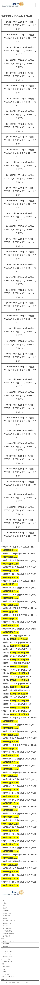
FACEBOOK (6, 966)
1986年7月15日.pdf (10, 563)
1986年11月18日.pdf (19, 680)
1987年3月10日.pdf (10, 782)
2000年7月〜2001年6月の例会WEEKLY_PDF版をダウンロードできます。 (20, 306)
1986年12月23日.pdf (19, 714)
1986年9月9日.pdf (9, 618)
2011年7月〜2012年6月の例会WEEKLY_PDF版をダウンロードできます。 (20, 165)
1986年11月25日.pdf (19, 686)
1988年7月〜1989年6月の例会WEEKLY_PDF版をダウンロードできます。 (20, 459)
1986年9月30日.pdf (10, 632)
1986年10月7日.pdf (19, 638)
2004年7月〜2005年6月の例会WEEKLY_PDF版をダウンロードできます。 (20, 255)
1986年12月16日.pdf (19, 707)
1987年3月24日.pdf (10, 796)
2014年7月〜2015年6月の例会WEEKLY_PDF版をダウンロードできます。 (20, 127)
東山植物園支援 (7, 928)
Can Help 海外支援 (8, 933)
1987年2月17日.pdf (10, 762)
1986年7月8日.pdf (9, 556)
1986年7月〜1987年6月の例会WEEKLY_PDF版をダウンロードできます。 (20, 485)
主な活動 (4, 918)
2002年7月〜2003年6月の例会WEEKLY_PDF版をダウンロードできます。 (20, 280)
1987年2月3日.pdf (9, 748)
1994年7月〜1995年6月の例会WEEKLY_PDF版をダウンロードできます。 (20, 382)
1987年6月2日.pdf (9, 857)
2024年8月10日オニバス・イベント (9, 924)
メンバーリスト (7, 951)
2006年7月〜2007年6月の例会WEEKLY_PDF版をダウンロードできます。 (20, 229)
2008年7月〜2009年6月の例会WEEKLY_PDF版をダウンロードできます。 (20, 204)
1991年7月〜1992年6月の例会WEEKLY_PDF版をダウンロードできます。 (20, 421)
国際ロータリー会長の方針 (7, 914)
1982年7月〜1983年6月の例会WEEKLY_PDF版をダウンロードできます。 (20, 536)
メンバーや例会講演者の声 (7, 955)
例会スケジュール (8, 941)
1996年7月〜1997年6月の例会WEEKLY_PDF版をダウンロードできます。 (20, 357)
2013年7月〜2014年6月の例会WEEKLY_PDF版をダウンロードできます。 (20, 140)
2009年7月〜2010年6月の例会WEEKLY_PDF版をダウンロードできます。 (20, 191)
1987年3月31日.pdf (10, 803)
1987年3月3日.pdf (9, 775)
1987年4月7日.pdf (9, 810)
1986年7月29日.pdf (10, 577)
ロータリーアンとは (9, 921)
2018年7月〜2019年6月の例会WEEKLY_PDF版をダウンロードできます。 (20, 76)
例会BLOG (6, 944)
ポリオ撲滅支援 (7, 931)
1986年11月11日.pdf (19, 673)
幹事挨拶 (5, 910)
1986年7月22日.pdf (10, 570)
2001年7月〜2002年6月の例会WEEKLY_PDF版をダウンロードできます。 (20, 293)
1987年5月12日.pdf (10, 837)
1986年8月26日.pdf (10, 604)
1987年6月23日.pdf (10, 878)
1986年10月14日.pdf (19, 645)
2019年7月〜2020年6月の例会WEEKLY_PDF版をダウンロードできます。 (20, 63)
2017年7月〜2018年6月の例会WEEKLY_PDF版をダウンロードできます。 (20, 89)
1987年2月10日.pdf (10, 755)
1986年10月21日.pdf (19, 652)
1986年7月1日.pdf (9, 550)
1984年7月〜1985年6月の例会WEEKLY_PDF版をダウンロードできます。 (20, 510)
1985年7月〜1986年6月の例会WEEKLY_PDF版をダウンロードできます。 (20, 497)
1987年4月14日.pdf (10, 816)
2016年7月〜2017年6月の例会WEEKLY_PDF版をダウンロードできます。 (20, 101)
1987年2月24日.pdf (10, 768)
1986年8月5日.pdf (9, 584)
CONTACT (4, 979)
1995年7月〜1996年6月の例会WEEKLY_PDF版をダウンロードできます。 (20, 370)
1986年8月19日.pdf (10, 597)
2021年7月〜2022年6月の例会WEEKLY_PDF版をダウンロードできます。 (20, 38)
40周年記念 (6, 946)
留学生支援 (6, 936)
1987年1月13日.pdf (10, 727)
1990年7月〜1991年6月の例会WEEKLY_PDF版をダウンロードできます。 (20, 433)
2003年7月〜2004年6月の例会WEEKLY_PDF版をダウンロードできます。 (20, 267)
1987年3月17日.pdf (10, 789)
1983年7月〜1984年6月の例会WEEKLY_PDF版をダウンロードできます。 (20, 523)
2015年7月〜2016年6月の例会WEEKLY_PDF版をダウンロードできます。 (20, 114)
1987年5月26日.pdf (10, 851)
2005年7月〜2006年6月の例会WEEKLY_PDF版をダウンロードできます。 (20, 242)
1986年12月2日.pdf (19, 693)
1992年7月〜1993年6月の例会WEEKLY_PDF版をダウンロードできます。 (20, 408)
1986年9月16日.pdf (10, 625)
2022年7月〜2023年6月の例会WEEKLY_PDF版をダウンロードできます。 (20, 25)
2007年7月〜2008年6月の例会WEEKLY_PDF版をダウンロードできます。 (20, 216)
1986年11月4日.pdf (19, 666)
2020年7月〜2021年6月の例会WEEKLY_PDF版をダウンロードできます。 (20, 50)
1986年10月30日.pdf (19, 659)
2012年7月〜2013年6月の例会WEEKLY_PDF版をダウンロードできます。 (20, 153)
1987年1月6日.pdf (9, 721)
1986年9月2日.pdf (9, 611)
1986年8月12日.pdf (10, 591)
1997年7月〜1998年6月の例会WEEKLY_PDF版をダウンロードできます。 (20, 344)
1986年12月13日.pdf (19, 700)
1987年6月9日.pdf (9, 864)
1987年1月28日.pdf (10, 741)
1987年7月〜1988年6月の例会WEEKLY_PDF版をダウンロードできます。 (20, 472)
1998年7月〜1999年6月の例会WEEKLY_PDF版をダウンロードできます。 (20, 331)
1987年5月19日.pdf (10, 844)
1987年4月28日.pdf (10, 830)
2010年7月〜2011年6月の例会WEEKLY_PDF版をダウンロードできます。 (20, 178)
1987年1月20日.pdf (10, 734)
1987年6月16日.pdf (10, 871)
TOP (2, 900)
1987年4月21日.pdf (10, 823)
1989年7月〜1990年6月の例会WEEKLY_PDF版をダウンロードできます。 (20, 446)
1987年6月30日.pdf (10, 885)
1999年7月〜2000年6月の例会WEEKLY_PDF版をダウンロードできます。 (20, 319)
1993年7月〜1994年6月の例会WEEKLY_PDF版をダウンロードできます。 (20, 395)
